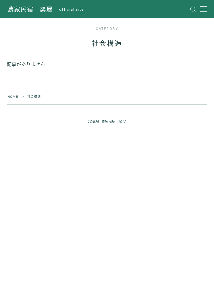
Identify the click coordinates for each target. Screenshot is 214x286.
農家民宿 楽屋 (30, 9)
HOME (13, 96)
